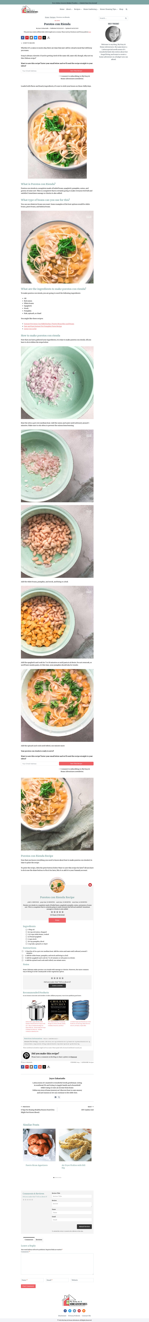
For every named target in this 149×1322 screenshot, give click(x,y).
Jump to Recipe (29, 43)
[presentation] (39, 1145)
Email (54, 1216)
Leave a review (57, 985)
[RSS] (83, 1310)
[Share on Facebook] (22, 37)
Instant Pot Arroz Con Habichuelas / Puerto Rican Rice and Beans (49, 324)
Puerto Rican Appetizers (37, 1165)
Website (75, 1280)
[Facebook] (65, 1310)
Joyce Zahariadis (43, 28)
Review (54, 1200)
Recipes (57, 20)
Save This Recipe (76, 71)
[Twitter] (69, 1310)
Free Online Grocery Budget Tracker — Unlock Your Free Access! (74, 3)
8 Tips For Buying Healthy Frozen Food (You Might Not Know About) (37, 1109)
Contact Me (86, 1316)
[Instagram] (74, 1310)
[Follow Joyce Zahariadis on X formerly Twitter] (59, 1097)
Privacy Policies (74, 1316)
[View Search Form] (126, 9)
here (89, 32)
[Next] (88, 1152)
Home (62, 9)
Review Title (56, 1193)
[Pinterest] (79, 1310)
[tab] (53, 1177)
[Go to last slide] (25, 1152)
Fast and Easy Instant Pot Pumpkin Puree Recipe (43, 326)
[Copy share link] (31, 37)
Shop (121, 9)
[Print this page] (40, 37)
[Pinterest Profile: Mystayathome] (27, 1055)
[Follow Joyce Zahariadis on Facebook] (55, 1097)
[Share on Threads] (44, 37)
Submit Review (84, 1226)
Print (57, 920)
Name (54, 1209)
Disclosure (62, 1316)
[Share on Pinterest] (27, 37)
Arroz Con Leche (30, 329)
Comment (25, 1252)
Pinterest (74, 1057)
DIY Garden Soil (87, 1108)
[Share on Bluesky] (35, 37)
